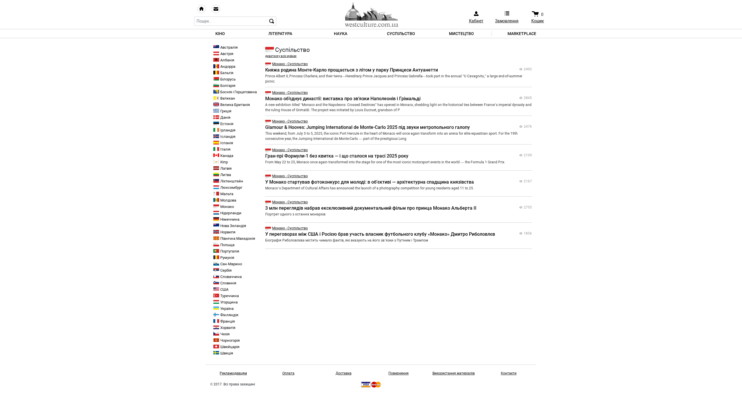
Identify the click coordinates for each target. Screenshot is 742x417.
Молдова (228, 200)
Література (280, 33)
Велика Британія (235, 105)
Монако (227, 206)
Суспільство (401, 33)
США (224, 289)
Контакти (509, 373)
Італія (225, 149)
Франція (227, 321)
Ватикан (227, 98)
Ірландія (227, 130)
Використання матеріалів (453, 373)
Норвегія (227, 232)
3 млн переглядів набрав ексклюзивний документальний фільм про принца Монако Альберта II (371, 208)
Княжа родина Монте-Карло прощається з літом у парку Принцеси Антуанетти (351, 70)
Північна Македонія (237, 238)
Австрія (226, 54)
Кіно (220, 33)
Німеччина (229, 219)
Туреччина (229, 296)
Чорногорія (230, 340)
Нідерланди (230, 213)
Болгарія (227, 85)
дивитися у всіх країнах (281, 56)
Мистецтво (461, 33)
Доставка (344, 373)
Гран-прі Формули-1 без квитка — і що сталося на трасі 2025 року (336, 156)
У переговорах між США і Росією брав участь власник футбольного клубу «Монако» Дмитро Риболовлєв (380, 234)
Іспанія (226, 143)
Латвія (226, 168)
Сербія (226, 270)
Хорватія (227, 327)
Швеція (226, 353)
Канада (226, 155)
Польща (227, 245)
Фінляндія (229, 315)
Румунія (227, 257)
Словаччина (231, 277)
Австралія (229, 47)
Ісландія (227, 136)
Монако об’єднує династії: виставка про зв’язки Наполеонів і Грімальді (343, 98)
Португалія (229, 251)
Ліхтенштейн (231, 181)
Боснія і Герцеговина (238, 92)
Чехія (225, 334)
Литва (225, 175)
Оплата (288, 373)
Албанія (227, 60)
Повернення (398, 373)
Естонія (226, 124)
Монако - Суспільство (290, 64)
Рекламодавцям (233, 373)
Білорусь (228, 79)
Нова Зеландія (233, 226)
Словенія (228, 283)
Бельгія (226, 73)
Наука (340, 33)
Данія (225, 117)
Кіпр (224, 162)
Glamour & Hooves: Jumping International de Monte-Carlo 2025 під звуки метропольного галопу (367, 127)
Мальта (226, 194)
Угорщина (229, 302)
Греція (225, 111)
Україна (227, 308)
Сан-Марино (231, 264)
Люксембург (231, 187)
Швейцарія (229, 347)
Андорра (227, 66)
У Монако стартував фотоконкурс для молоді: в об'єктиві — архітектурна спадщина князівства (369, 182)
